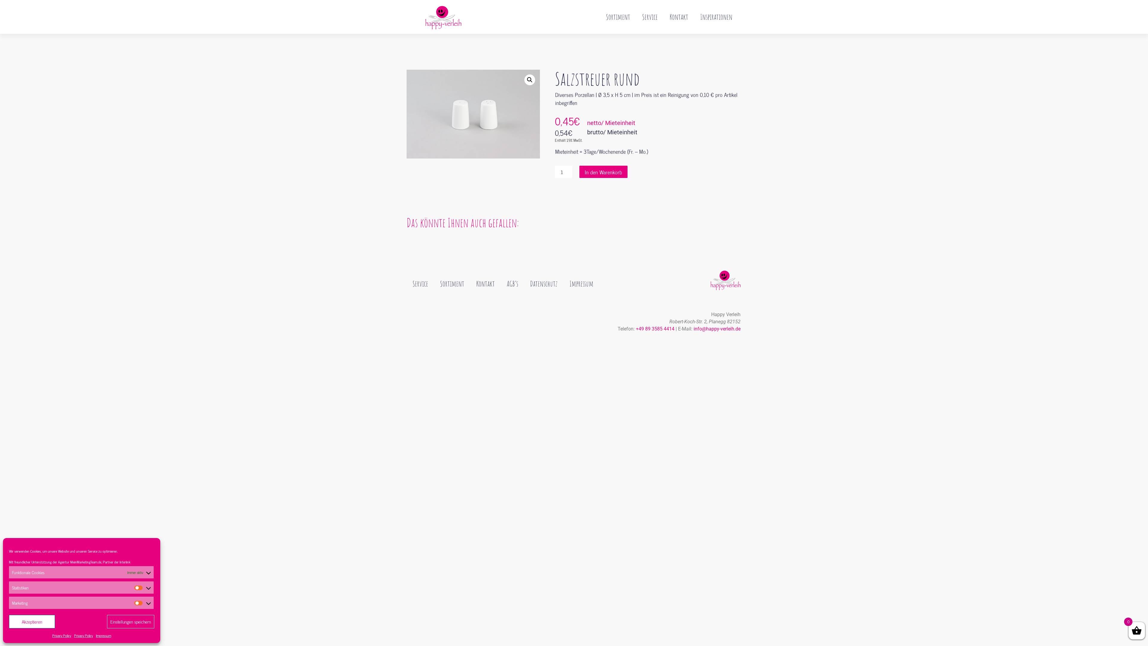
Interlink (125, 562)
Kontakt (679, 17)
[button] (529, 79)
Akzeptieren (32, 621)
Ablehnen (81, 621)
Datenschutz (544, 283)
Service (650, 17)
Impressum (103, 636)
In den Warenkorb (603, 171)
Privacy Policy (61, 636)
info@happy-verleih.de (717, 329)
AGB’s (512, 283)
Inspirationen (716, 17)
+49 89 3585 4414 (655, 329)
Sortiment (618, 17)
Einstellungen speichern (130, 621)
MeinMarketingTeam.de (85, 562)
